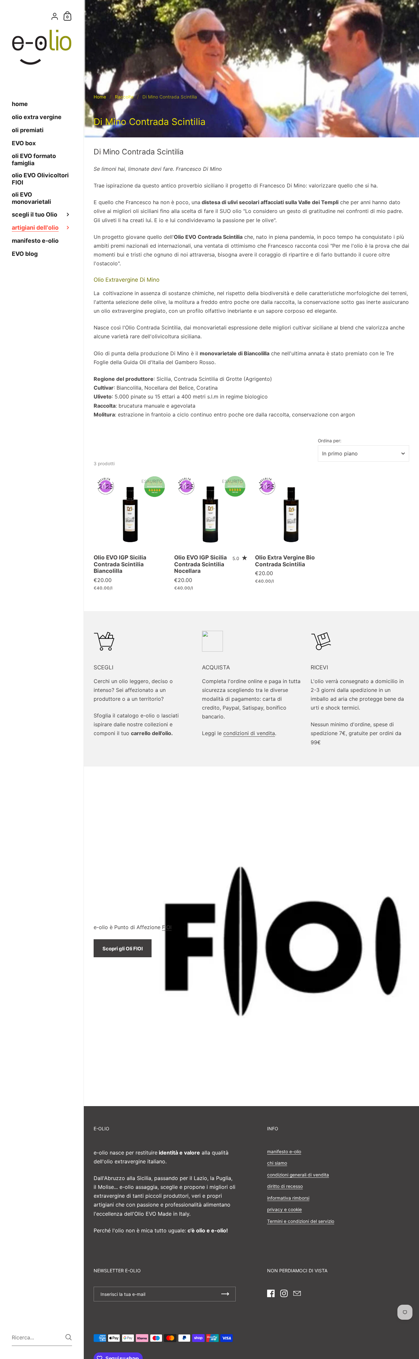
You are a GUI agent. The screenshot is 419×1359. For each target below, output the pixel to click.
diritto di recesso (285, 1186)
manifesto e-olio (284, 1151)
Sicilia (163, 379)
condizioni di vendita (249, 733)
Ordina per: (329, 441)
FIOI (167, 927)
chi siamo (277, 1163)
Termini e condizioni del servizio (300, 1221)
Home (100, 96)
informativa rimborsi (288, 1198)
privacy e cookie (284, 1209)
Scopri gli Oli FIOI (122, 948)
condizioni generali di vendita (298, 1174)
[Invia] (68, 1337)
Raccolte (124, 96)
